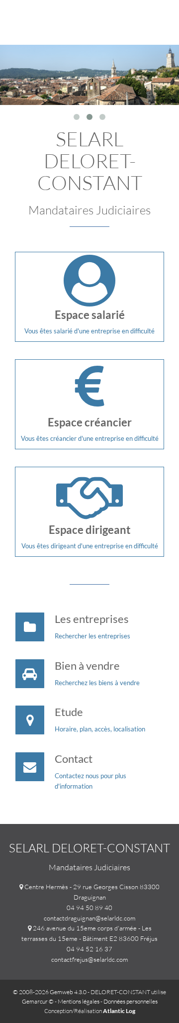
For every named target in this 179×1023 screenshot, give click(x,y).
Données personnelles (130, 1001)
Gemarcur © (38, 1001)
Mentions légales (78, 1001)
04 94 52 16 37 (89, 949)
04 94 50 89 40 (89, 908)
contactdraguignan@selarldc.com (89, 918)
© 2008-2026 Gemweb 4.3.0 (50, 992)
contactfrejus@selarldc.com (89, 959)
